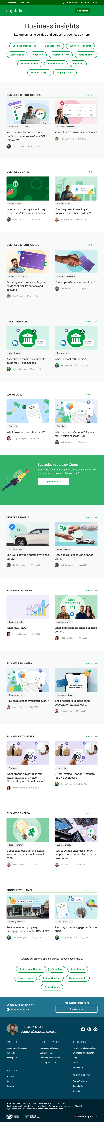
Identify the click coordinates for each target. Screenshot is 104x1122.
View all (89, 95)
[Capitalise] (15, 11)
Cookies (76, 1091)
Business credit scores (24, 46)
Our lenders (11, 1053)
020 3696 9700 (71, 3)
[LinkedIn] (89, 1029)
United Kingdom (86, 1116)
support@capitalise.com (39, 1031)
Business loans (52, 46)
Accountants (25, 3)
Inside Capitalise (56, 63)
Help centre (78, 1067)
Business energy (39, 72)
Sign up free (82, 11)
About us (85, 3)
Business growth (60, 54)
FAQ (75, 1058)
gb (93, 3)
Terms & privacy (80, 1081)
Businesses (11, 3)
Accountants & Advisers (16, 1048)
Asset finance (17, 54)
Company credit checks (50, 1058)
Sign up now (76, 1009)
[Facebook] (83, 1029)
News (75, 1063)
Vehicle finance (86, 54)
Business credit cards (80, 46)
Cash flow (38, 54)
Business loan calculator (83, 1053)
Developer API (12, 1058)
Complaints (78, 1086)
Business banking (29, 63)
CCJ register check (48, 1063)
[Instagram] (95, 1029)
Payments (78, 63)
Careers (9, 1081)
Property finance (65, 72)
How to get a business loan (84, 1048)
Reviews (10, 1086)
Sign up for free (53, 481)
